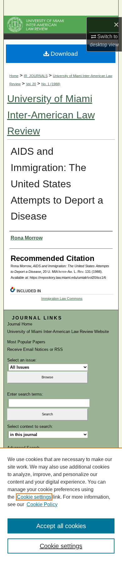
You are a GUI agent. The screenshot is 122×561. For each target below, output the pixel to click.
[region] (61, 504)
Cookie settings (34, 497)
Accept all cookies (61, 525)
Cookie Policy (42, 504)
